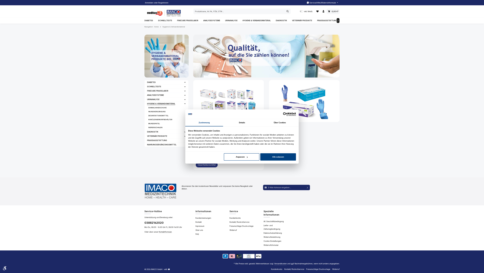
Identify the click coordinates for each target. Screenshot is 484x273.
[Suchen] (288, 11)
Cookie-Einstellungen (272, 241)
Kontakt (198, 222)
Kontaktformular (165, 232)
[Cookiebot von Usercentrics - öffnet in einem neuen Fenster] (285, 114)
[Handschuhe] (304, 101)
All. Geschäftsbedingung (274, 221)
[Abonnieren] (307, 187)
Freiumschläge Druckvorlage (241, 226)
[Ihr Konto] (323, 11)
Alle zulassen (278, 157)
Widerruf (233, 230)
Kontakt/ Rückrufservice (239, 222)
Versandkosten (280, 264)
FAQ (197, 234)
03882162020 (154, 222)
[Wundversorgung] (228, 101)
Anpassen (240, 157)
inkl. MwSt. (306, 11)
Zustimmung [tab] (204, 123)
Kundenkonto (235, 218)
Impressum (199, 226)
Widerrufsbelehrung (272, 237)
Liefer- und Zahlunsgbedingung (272, 227)
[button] (185, 82)
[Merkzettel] (317, 11)
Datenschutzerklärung (273, 233)
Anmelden (149, 3)
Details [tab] (242, 123)
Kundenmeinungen (203, 218)
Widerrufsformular (271, 245)
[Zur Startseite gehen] (163, 13)
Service (234, 211)
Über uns (199, 230)
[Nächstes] (338, 20)
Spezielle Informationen (271, 213)
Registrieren (163, 3)
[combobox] (239, 11)
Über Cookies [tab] (280, 123)
